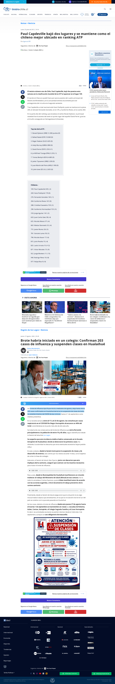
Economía (32, 14)
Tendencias (48, 14)
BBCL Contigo (74, 14)
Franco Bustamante (33, 348)
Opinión (55, 14)
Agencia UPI (27, 41)
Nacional (14, 14)
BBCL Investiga (64, 14)
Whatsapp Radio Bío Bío (102, 673)
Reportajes (7, 661)
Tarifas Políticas (8, 672)
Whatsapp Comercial (71, 673)
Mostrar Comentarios (53, 279)
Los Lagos (46, 435)
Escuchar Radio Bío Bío (101, 2)
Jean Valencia (33, 355)
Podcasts (6, 14)
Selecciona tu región (12, 2)
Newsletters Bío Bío (60, 2)
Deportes (39, 14)
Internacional (23, 14)
